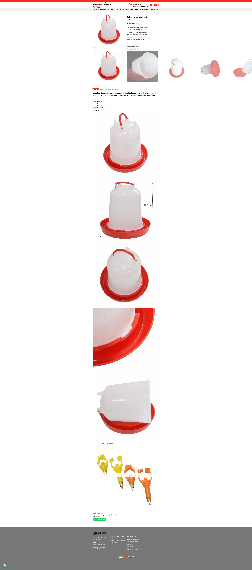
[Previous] (93, 83)
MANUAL (146, 9)
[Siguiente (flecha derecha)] (5, 567)
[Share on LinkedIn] (138, 49)
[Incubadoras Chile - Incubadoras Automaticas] (109, 5)
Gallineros (129, 544)
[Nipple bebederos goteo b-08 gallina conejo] (126, 479)
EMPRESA (104, 9)
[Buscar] (151, 5)
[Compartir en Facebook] (128, 49)
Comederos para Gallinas (133, 539)
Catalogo (112, 9)
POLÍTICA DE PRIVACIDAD (116, 534)
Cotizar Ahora (100, 519)
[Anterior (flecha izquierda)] (1, 567)
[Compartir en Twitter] (130, 49)
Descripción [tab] (96, 89)
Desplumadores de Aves (132, 541)
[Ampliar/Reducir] (5, 562)
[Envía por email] (133, 49)
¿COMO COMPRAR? (129, 9)
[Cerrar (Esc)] (1, 562)
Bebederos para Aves (136, 14)
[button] (5, 565)
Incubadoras (130, 546)
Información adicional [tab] (105, 89)
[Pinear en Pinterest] (135, 49)
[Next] (97, 47)
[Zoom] (94, 48)
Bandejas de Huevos (132, 534)
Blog (120, 9)
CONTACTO (155, 9)
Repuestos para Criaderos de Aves (134, 550)
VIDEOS (139, 9)
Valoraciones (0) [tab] (116, 89)
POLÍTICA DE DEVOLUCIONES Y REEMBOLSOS (117, 541)
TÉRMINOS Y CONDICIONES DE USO (117, 537)
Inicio (97, 9)
